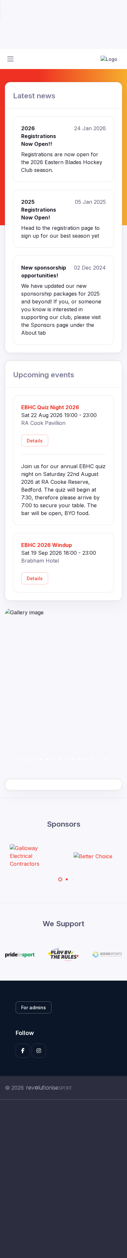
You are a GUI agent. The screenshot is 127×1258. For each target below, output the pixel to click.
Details (35, 440)
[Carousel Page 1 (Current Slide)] (60, 879)
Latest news (34, 95)
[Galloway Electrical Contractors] (34, 856)
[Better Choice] (93, 856)
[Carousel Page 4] (41, 760)
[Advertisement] (63, 1178)
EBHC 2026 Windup (46, 545)
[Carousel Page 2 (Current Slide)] (28, 760)
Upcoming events (43, 374)
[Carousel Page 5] (47, 760)
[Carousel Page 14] (106, 760)
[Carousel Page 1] (21, 760)
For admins (33, 1007)
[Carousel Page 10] (80, 760)
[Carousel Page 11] (86, 760)
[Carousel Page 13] (99, 760)
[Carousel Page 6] (54, 760)
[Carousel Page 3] (34, 760)
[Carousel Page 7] (60, 760)
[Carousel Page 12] (93, 760)
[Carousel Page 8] (67, 760)
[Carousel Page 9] (73, 760)
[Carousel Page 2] (67, 879)
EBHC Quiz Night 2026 (50, 407)
